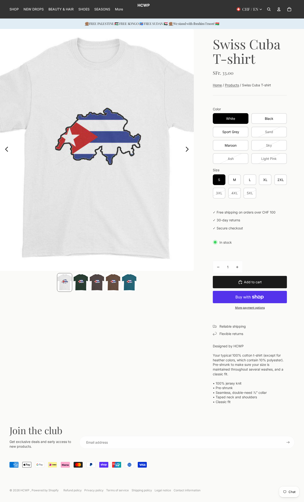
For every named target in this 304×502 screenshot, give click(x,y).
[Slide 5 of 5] (129, 282)
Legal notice (163, 490)
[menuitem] (119, 9)
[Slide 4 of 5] (113, 282)
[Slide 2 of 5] (81, 282)
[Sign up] (288, 442)
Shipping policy (142, 490)
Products (232, 85)
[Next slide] (188, 150)
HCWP (25, 490)
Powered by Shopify (45, 490)
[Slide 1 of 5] (64, 282)
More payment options (250, 307)
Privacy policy (94, 490)
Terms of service (117, 490)
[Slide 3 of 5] (97, 282)
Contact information (187, 490)
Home (217, 85)
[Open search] (269, 9)
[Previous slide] (5, 150)
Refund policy (72, 490)
